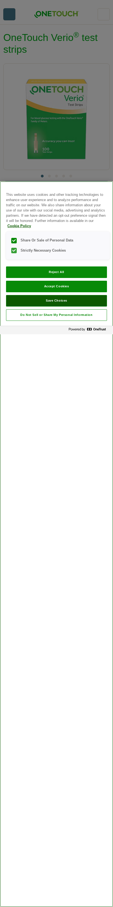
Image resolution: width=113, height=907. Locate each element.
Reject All (56, 272)
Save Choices (56, 300)
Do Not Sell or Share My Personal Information (56, 314)
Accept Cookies (56, 286)
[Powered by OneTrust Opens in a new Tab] (89, 330)
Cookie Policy (19, 226)
